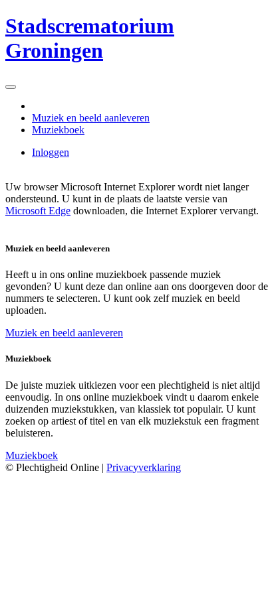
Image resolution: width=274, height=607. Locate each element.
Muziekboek (58, 129)
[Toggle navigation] (10, 87)
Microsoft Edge (37, 210)
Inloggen (50, 152)
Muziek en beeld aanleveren (91, 117)
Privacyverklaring (143, 467)
